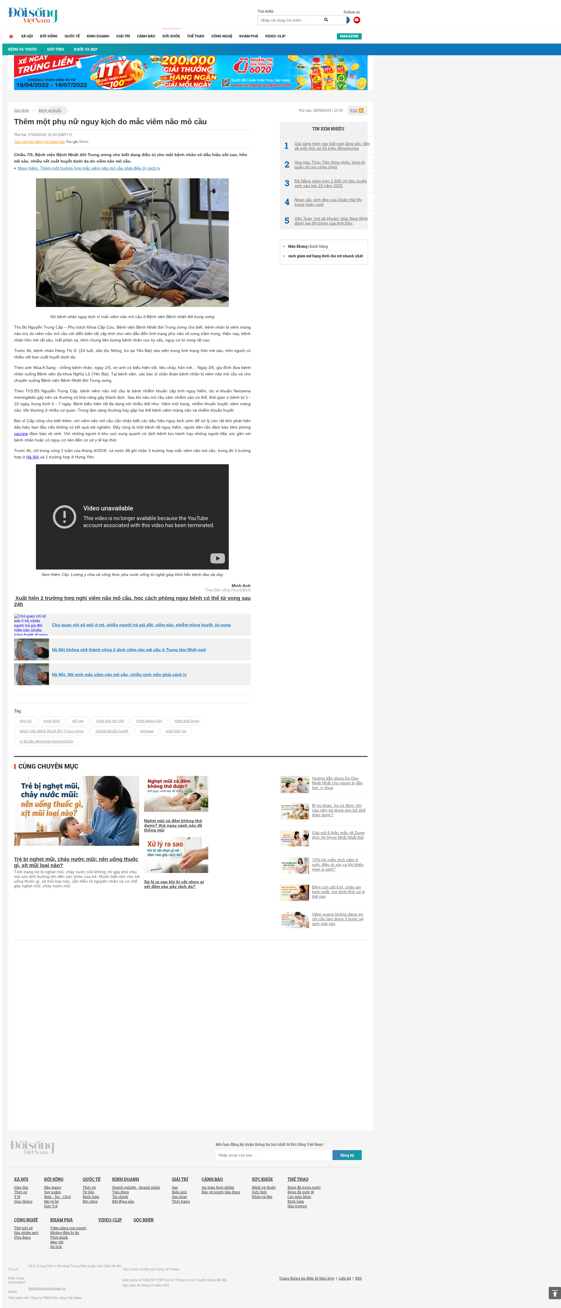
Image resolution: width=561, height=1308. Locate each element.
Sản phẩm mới (26, 1232)
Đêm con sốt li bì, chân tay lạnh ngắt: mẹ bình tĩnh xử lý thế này (338, 892)
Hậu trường (297, 1206)
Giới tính (259, 1192)
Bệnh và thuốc (50, 110)
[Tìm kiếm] (326, 20)
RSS (353, 110)
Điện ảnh (179, 1192)
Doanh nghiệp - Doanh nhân (136, 1187)
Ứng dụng (22, 1237)
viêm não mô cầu (110, 720)
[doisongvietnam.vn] (32, 1147)
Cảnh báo (146, 36)
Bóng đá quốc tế (301, 1192)
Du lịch (56, 1246)
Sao (175, 1187)
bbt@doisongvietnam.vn (47, 1288)
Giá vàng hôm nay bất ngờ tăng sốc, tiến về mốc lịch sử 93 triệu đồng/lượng (327, 146)
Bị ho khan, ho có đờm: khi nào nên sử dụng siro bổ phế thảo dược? (339, 810)
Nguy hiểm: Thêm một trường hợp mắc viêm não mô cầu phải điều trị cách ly (89, 168)
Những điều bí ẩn (64, 1232)
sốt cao (78, 720)
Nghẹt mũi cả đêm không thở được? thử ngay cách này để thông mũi (173, 825)
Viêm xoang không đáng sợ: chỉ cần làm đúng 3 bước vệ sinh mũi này (338, 919)
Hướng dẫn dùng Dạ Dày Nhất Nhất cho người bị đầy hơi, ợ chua (337, 783)
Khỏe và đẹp (262, 1196)
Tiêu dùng (120, 1192)
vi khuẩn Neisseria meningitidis (46, 741)
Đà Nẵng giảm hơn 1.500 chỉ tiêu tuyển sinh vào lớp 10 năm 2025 (326, 183)
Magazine (349, 36)
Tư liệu (88, 1192)
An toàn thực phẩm (218, 1187)
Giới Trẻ (51, 1206)
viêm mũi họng (186, 720)
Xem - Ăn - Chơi (57, 1196)
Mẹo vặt (56, 1242)
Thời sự (20, 1192)
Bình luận (91, 1196)
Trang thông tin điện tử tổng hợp (306, 1278)
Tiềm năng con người (68, 1228)
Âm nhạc (179, 1196)
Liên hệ (345, 1278)
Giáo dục (21, 1187)
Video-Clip (275, 36)
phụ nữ (26, 720)
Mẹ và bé (51, 1201)
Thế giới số (23, 1228)
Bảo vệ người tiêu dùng (221, 1192)
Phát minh (59, 1237)
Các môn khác (299, 1196)
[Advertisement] (324, 358)
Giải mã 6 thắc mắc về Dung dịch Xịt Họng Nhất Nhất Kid (338, 835)
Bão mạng (52, 1187)
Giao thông (23, 1201)
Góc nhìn (144, 1220)
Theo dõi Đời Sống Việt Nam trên (39, 142)
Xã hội (27, 36)
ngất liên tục (176, 731)
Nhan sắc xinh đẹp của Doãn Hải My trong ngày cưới (323, 202)
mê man (147, 731)
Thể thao (195, 36)
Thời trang (181, 1201)
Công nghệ (221, 36)
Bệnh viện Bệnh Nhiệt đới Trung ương (52, 731)
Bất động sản (123, 1201)
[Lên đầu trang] (555, 1293)
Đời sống (49, 36)
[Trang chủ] (11, 36)
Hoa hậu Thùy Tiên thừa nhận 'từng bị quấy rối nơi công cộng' (325, 164)
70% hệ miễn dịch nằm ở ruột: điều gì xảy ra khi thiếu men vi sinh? (337, 864)
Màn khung (297, 246)
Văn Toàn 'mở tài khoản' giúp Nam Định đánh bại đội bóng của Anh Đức (326, 220)
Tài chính (120, 1196)
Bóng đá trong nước (304, 1187)
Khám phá (248, 36)
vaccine (21, 433)
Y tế (17, 1196)
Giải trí (123, 36)
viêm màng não (149, 720)
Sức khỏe (171, 36)
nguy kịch (52, 720)
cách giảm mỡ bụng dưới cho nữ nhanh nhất (325, 255)
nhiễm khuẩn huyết (112, 731)
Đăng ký (347, 1155)
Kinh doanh (98, 36)
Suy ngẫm (52, 1192)
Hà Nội (32, 457)
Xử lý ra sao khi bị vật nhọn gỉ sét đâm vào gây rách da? (174, 884)
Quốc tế (72, 36)
